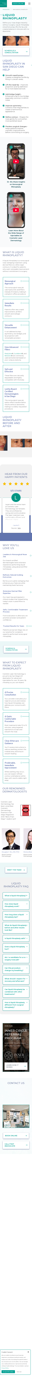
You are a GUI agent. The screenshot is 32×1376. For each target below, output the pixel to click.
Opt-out (19, 1371)
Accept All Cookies (8, 1371)
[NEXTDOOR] (21, 1222)
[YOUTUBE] (17, 1222)
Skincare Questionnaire (16, 1237)
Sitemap (5, 1340)
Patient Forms (16, 1243)
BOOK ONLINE (18, 3)
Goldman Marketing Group (21, 1338)
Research (16, 1240)
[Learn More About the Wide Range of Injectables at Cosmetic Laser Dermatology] (16, 210)
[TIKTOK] (25, 1222)
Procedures (6, 9)
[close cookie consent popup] (28, 1352)
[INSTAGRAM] (5, 1222)
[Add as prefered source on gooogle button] (16, 1254)
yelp (19, 528)
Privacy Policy (13, 1340)
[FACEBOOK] (9, 1222)
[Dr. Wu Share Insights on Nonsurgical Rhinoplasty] (16, 161)
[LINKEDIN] (13, 1222)
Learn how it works (12, 1066)
